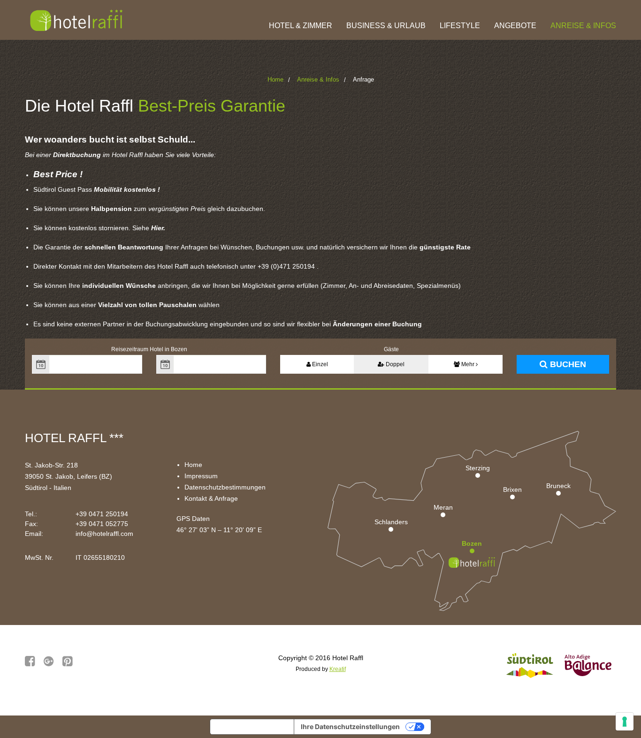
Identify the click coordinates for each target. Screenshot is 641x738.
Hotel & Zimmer (300, 26)
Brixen (512, 489)
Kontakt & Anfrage (211, 498)
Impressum (201, 476)
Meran (443, 507)
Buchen (567, 364)
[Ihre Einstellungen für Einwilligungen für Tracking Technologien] (624, 721)
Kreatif (337, 669)
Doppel (394, 364)
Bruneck (558, 485)
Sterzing (477, 468)
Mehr (468, 364)
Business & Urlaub (386, 26)
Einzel (319, 364)
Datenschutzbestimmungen (225, 487)
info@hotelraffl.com (104, 533)
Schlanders (391, 522)
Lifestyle (460, 26)
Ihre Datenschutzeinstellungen (350, 726)
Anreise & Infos (583, 26)
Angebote (515, 26)
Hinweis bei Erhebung (252, 726)
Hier (157, 228)
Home (275, 79)
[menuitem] (300, 20)
